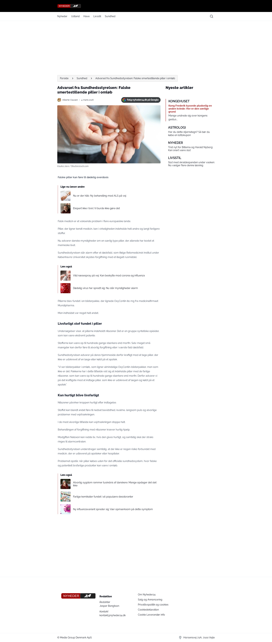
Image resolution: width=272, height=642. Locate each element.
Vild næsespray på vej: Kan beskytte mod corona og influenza (109, 275)
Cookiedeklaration (148, 609)
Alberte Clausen (70, 100)
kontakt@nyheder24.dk (112, 615)
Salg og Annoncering (150, 599)
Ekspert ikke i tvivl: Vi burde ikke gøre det (96, 208)
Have (86, 16)
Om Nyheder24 (147, 594)
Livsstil (97, 16)
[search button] (211, 16)
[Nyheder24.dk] (136, 6)
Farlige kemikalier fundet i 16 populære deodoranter (103, 496)
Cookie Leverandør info (151, 614)
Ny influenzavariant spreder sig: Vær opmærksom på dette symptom (113, 509)
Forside (64, 78)
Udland (75, 16)
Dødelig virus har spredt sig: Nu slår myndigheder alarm (105, 288)
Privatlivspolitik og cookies (153, 604)
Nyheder (62, 16)
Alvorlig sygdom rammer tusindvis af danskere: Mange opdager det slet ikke (114, 484)
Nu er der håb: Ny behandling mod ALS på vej (99, 195)
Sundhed (110, 16)
